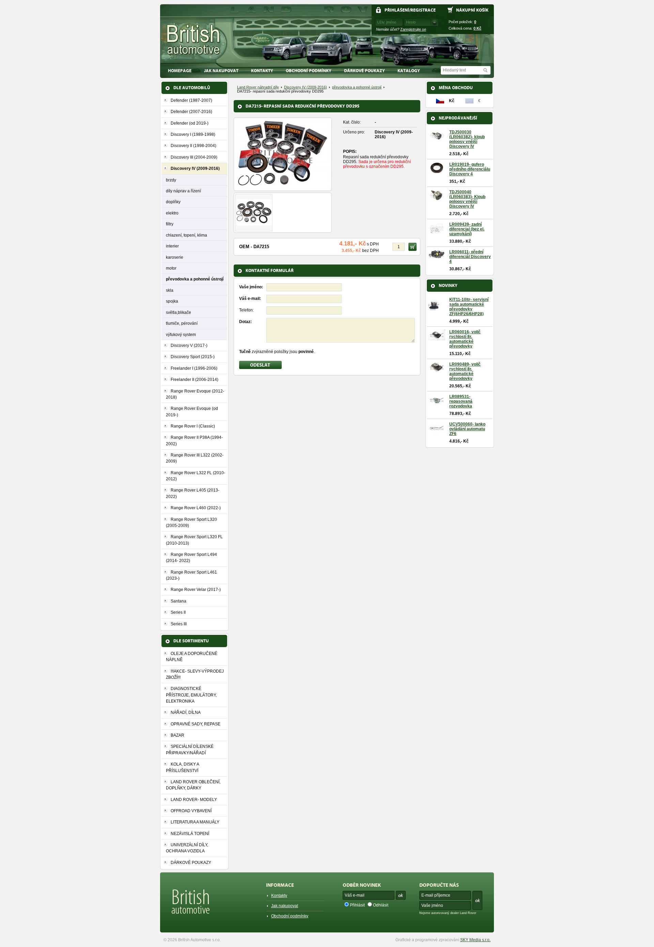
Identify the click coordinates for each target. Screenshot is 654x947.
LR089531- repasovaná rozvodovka (460, 401)
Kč (477, 28)
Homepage (179, 70)
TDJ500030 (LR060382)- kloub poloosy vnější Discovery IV (467, 139)
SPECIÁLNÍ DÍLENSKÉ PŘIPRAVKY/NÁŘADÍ (190, 749)
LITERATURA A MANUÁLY (195, 822)
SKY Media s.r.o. (475, 940)
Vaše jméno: (251, 287)
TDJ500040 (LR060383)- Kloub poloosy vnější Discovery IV (467, 199)
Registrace (423, 10)
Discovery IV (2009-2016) (305, 87)
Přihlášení (397, 10)
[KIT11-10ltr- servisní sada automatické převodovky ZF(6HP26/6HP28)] (433, 311)
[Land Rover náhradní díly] (193, 40)
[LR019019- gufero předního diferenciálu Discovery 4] (436, 170)
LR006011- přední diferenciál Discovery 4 (470, 257)
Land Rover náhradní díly (258, 87)
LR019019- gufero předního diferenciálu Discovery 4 (469, 169)
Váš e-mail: (250, 298)
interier (172, 246)
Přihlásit (357, 905)
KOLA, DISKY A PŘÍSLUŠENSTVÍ (182, 767)
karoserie (174, 257)
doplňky (173, 201)
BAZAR (177, 735)
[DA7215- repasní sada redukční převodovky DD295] (282, 187)
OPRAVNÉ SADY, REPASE (195, 724)
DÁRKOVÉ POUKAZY (364, 70)
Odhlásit (380, 905)
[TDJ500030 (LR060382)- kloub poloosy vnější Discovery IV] (436, 138)
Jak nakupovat (221, 70)
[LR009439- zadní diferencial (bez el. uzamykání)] (436, 231)
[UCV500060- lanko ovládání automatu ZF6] (436, 431)
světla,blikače (178, 312)
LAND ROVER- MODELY (194, 799)
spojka (172, 301)
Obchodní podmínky (308, 70)
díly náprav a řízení (183, 191)
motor (171, 268)
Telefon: (246, 310)
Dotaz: (245, 321)
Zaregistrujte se (413, 29)
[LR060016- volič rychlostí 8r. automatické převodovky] (436, 338)
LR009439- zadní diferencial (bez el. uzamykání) (466, 229)
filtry (169, 224)
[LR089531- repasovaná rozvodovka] (436, 402)
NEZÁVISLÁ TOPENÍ (190, 833)
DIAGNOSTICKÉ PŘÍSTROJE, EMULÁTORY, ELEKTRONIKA (191, 695)
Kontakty (262, 70)
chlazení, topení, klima (186, 235)
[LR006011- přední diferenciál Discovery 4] (436, 257)
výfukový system (181, 334)
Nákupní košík (472, 10)
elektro (172, 213)
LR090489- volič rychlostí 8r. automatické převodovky (465, 371)
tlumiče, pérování (182, 323)
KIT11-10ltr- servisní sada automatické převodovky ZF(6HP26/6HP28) (468, 306)
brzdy (171, 180)
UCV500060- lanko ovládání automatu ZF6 (467, 429)
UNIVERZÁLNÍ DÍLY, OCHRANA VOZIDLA (187, 847)
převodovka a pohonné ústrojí (194, 279)
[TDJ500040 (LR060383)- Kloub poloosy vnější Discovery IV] (436, 198)
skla (169, 290)
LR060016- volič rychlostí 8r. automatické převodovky (465, 339)
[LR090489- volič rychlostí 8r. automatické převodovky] (436, 370)
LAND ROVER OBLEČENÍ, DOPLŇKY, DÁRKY (193, 785)
